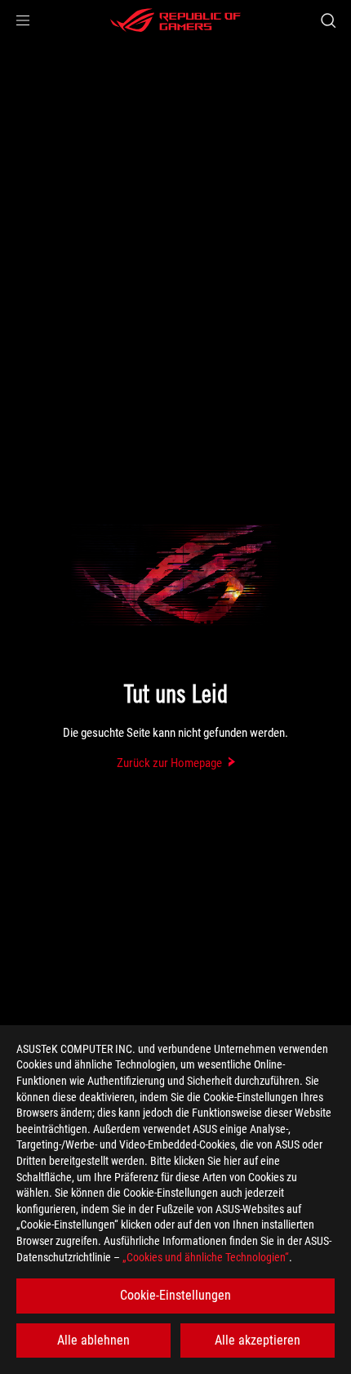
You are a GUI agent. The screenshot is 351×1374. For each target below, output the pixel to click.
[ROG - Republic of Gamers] (175, 20)
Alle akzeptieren (257, 1340)
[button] (23, 20)
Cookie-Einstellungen (175, 1295)
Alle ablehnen (93, 1340)
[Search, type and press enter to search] (328, 20)
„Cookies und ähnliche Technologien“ (205, 1257)
